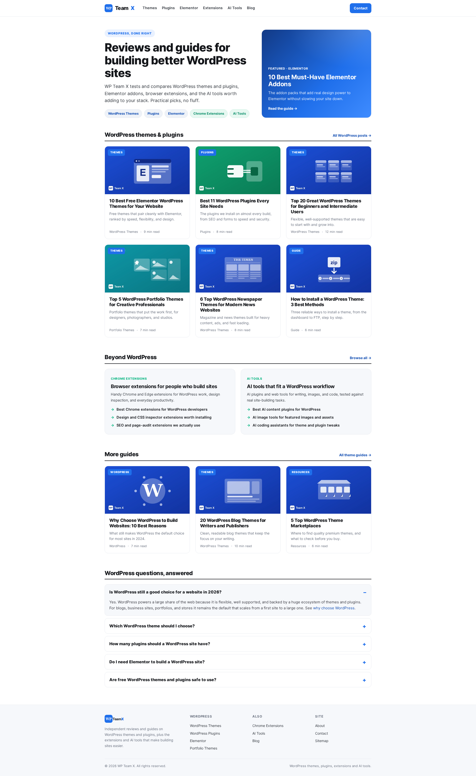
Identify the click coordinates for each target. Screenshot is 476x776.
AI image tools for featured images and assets (290, 417)
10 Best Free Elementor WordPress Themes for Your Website (146, 203)
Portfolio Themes (203, 748)
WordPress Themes (205, 725)
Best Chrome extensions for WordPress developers (159, 409)
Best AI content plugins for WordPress (284, 409)
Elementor (189, 8)
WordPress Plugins (205, 733)
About (320, 725)
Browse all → (360, 358)
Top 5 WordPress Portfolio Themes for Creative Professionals (146, 301)
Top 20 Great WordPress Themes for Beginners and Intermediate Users (326, 206)
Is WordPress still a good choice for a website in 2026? (165, 591)
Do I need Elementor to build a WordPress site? (157, 661)
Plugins (168, 8)
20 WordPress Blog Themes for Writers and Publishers (233, 523)
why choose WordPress (334, 608)
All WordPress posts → (352, 135)
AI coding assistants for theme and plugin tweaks (293, 425)
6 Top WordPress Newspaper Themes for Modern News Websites (231, 304)
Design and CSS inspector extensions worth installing (161, 417)
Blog (251, 8)
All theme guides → (355, 455)
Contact (360, 8)
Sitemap (321, 741)
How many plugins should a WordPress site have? (159, 643)
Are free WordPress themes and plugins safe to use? (162, 679)
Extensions (213, 8)
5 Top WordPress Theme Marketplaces (317, 523)
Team (120, 8)
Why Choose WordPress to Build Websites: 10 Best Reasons (143, 523)
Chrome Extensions (267, 725)
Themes (150, 8)
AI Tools (235, 8)
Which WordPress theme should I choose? (152, 625)
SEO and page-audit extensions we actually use (155, 425)
